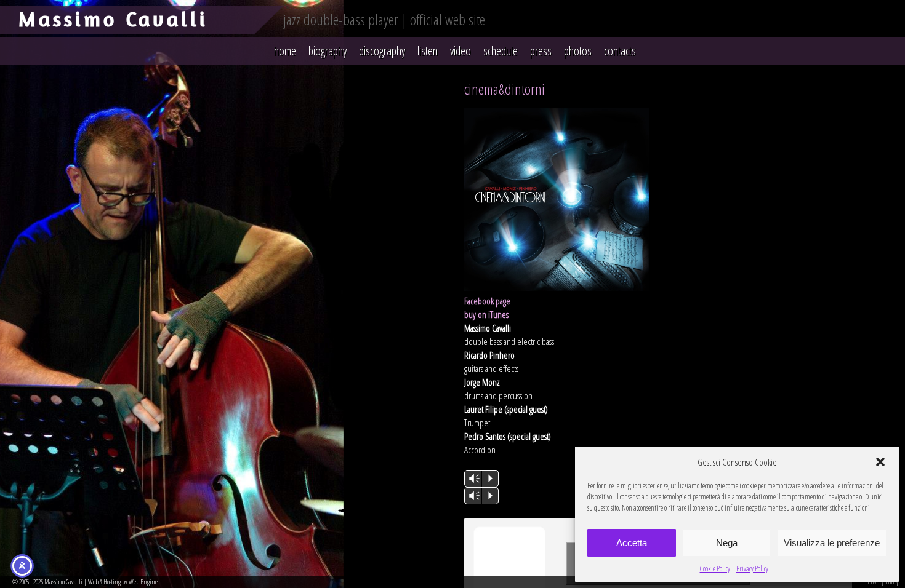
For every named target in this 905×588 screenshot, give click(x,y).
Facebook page (487, 301)
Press (541, 50)
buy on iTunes (486, 314)
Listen (427, 50)
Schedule (500, 50)
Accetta (631, 543)
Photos (578, 50)
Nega (727, 543)
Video (460, 50)
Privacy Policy (752, 568)
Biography (327, 50)
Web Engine (143, 581)
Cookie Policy (715, 568)
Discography (382, 50)
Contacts (620, 50)
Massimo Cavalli (113, 18)
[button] (880, 462)
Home (285, 50)
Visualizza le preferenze (832, 543)
